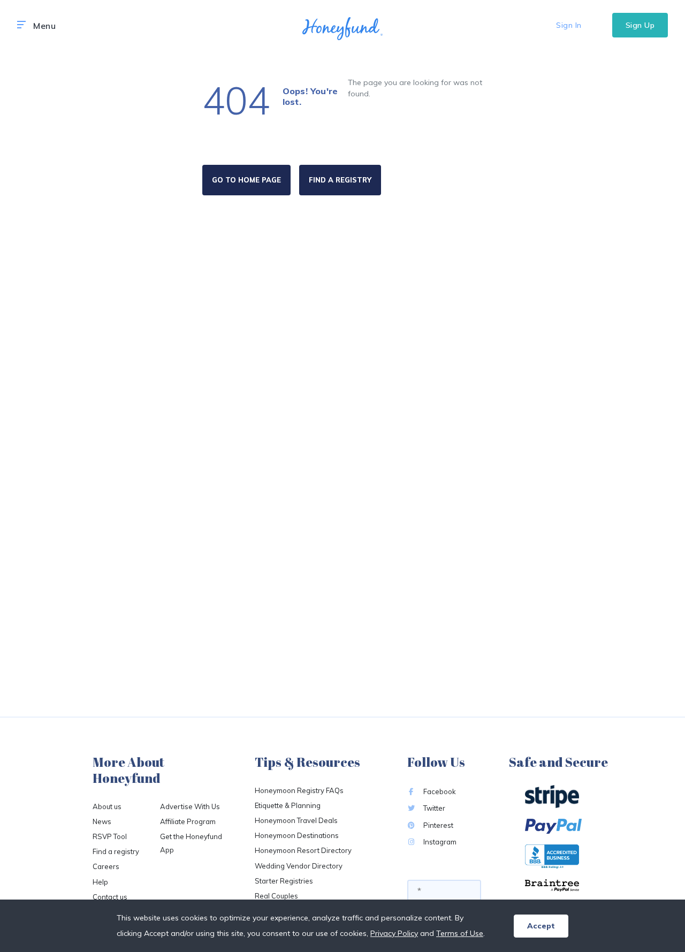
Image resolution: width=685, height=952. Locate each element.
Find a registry (116, 851)
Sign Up (640, 25)
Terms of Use (459, 933)
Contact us (110, 897)
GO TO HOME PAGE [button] (246, 180)
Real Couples (276, 896)
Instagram (439, 841)
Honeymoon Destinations (297, 835)
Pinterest (437, 825)
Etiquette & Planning (288, 805)
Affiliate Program (188, 821)
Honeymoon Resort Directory (303, 850)
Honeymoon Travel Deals (296, 820)
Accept (541, 926)
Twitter (433, 808)
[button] (21, 25)
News (102, 821)
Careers (106, 866)
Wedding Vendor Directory (298, 866)
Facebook (439, 791)
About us (107, 806)
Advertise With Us (190, 806)
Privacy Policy (394, 933)
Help (100, 882)
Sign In (569, 25)
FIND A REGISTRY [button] (340, 180)
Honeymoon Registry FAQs (299, 790)
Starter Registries (284, 881)
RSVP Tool (110, 836)
